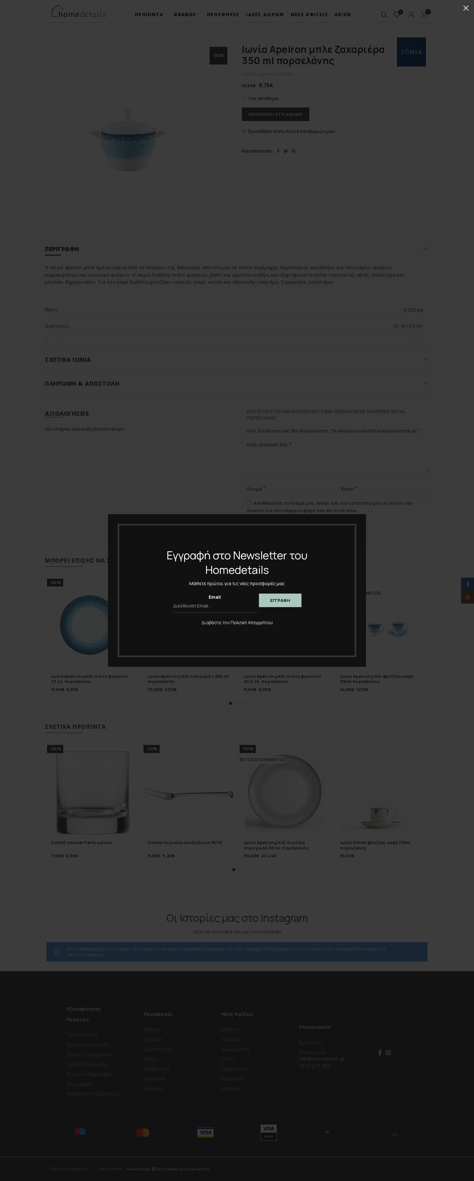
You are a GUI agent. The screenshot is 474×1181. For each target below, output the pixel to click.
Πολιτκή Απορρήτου (252, 622)
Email (215, 597)
